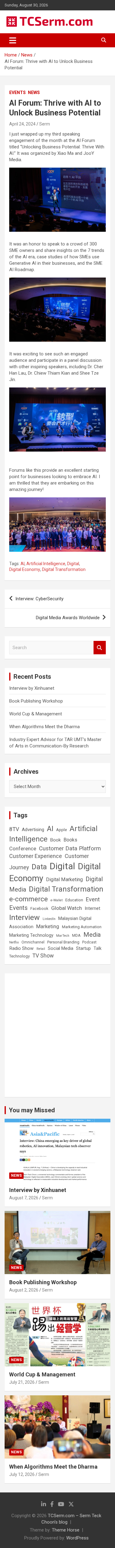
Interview (24, 917)
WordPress (77, 1538)
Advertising (33, 829)
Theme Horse (65, 1530)
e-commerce (28, 899)
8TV (14, 829)
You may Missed (32, 1110)
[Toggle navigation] (13, 40)
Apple (61, 829)
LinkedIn (49, 919)
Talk (98, 948)
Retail (40, 949)
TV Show (43, 956)
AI (23, 563)
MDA (76, 935)
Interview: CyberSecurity (39, 598)
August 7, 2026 (23, 1197)
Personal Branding (63, 942)
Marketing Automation (82, 927)
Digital (73, 563)
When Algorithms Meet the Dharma (44, 726)
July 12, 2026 (22, 1474)
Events (17, 92)
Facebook (39, 908)
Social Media (60, 948)
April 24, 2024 (22, 124)
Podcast (89, 942)
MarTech (62, 936)
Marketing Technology (31, 935)
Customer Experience (35, 856)
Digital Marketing (64, 879)
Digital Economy (24, 569)
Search (100, 648)
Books (70, 840)
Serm (44, 124)
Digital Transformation (64, 569)
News (34, 92)
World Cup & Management (35, 714)
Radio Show (21, 948)
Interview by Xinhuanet (31, 688)
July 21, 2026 (22, 1382)
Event (93, 899)
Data (39, 867)
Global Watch (66, 908)
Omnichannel (32, 942)
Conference (22, 849)
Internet (92, 908)
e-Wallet (57, 900)
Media (92, 934)
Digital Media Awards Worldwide (68, 617)
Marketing (47, 926)
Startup (83, 948)
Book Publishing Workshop (36, 701)
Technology (19, 956)
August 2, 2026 (23, 1290)
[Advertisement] (57, 1035)
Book (55, 840)
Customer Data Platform (70, 848)
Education (74, 900)
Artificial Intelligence (45, 563)
